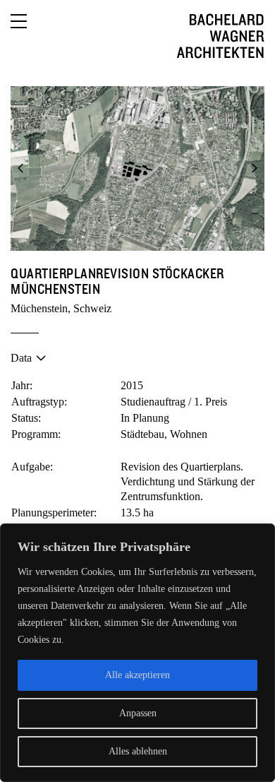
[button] (21, 168)
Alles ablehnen (138, 751)
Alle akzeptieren (137, 675)
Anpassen (138, 713)
